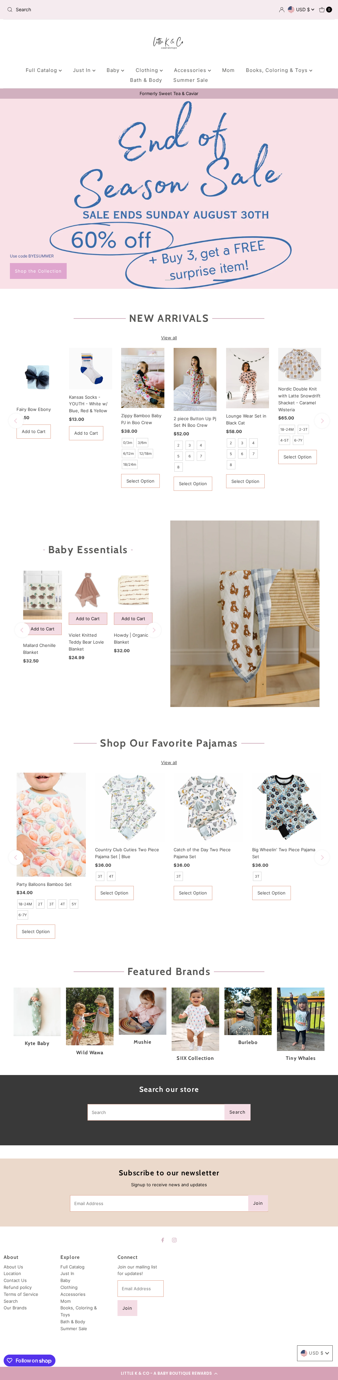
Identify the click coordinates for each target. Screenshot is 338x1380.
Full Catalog (42, 70)
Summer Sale (190, 80)
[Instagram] (174, 1239)
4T (62, 904)
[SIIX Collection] (195, 1019)
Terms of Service (21, 1294)
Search (11, 1301)
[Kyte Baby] (37, 1012)
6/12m (128, 453)
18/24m (129, 464)
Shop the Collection (38, 271)
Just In (82, 70)
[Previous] (16, 421)
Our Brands (15, 1307)
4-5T (284, 440)
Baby (114, 70)
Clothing (148, 70)
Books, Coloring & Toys (277, 70)
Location (12, 1273)
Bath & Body (146, 80)
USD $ (303, 9)
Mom (228, 70)
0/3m (127, 442)
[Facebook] (162, 1239)
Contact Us (15, 1280)
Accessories (191, 70)
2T (40, 904)
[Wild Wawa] (90, 1016)
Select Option (140, 481)
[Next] (322, 421)
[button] (169, 1373)
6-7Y (298, 440)
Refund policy (18, 1287)
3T (51, 904)
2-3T (303, 429)
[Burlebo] (248, 1011)
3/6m (142, 442)
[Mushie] (142, 1011)
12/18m (145, 453)
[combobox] (57, 9)
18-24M (287, 429)
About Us (13, 1266)
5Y (74, 904)
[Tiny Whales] (300, 1019)
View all (169, 337)
